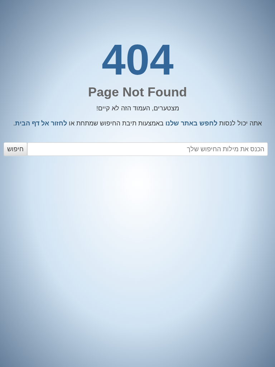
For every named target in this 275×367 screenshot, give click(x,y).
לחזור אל (41, 123)
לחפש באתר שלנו (191, 123)
